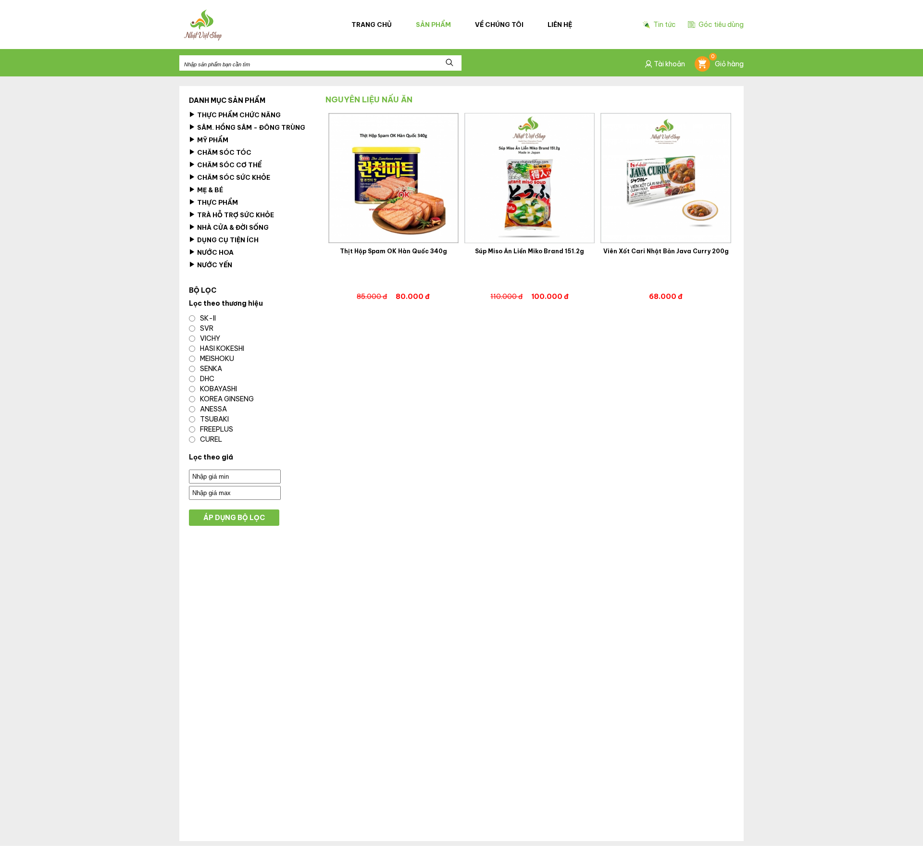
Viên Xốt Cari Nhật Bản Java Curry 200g (666, 251)
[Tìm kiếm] (449, 63)
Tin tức (664, 24)
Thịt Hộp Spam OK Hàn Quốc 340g (393, 251)
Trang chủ (371, 24)
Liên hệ (560, 24)
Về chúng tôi (499, 24)
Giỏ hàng (727, 62)
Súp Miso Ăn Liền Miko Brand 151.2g (529, 251)
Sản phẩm (433, 24)
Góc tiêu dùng (721, 24)
